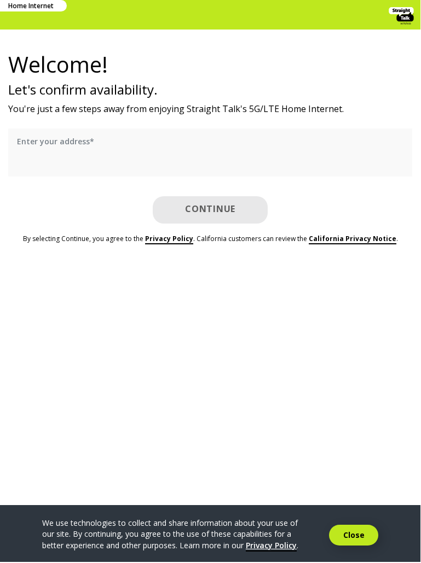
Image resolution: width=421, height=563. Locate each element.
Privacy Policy (169, 238)
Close (354, 535)
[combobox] (210, 157)
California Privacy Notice (352, 238)
